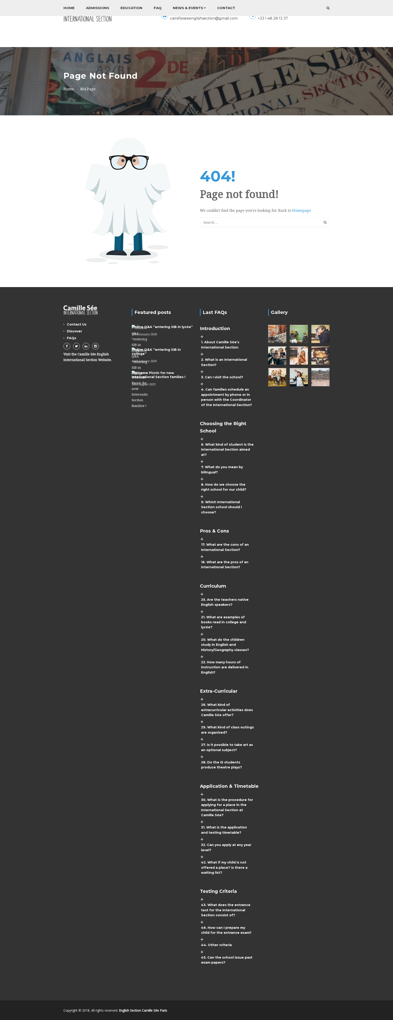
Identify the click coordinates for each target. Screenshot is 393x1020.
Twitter (76, 346)
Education (131, 8)
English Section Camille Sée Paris (143, 1010)
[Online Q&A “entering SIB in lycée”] (140, 339)
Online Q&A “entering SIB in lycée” (162, 327)
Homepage (301, 210)
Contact (226, 8)
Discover (74, 331)
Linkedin (86, 346)
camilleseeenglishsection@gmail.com (204, 18)
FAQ (157, 8)
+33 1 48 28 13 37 (273, 18)
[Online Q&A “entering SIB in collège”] (140, 361)
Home (69, 8)
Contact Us (76, 324)
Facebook (66, 346)
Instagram (95, 346)
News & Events (188, 8)
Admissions (97, 8)
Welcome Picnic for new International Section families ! (158, 375)
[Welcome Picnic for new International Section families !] (140, 389)
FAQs (71, 338)
